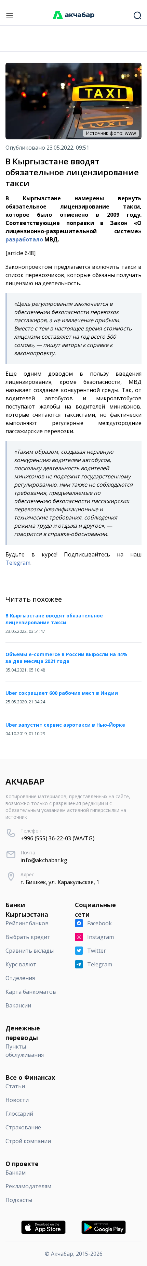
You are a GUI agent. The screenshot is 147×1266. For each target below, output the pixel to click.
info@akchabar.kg (44, 860)
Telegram (17, 562)
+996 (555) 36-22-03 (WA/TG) (57, 838)
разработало (24, 239)
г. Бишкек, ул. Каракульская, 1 (60, 882)
